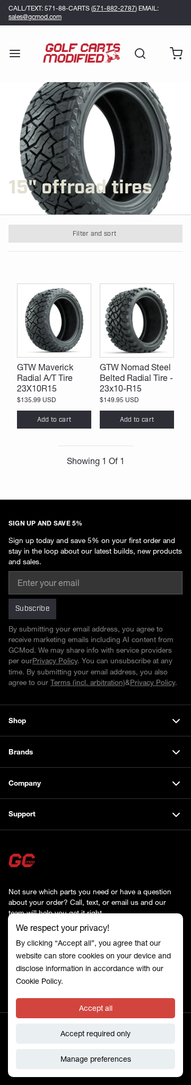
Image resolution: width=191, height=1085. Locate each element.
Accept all (95, 1008)
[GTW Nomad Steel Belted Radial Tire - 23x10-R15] (137, 320)
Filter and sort (95, 233)
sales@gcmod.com (35, 17)
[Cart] (172, 53)
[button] (54, 420)
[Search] (135, 53)
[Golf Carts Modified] (81, 53)
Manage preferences (95, 1059)
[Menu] (19, 53)
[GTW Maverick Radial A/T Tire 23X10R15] (54, 320)
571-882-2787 (114, 8)
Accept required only (95, 1033)
